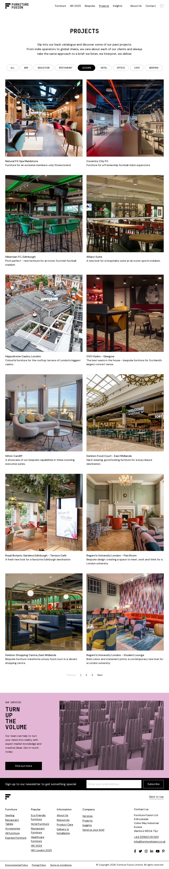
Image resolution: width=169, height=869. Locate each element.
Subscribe (154, 784)
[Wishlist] (162, 6)
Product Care (65, 824)
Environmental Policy (16, 865)
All (13, 67)
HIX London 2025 (41, 850)
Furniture (60, 6)
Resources (63, 820)
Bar (26, 67)
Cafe (137, 67)
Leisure (86, 67)
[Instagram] (146, 851)
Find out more (23, 766)
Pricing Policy (39, 865)
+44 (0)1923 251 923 (146, 837)
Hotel (104, 67)
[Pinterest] (163, 851)
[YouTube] (158, 851)
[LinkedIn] (151, 851)
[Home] (17, 6)
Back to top (156, 796)
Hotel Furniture (40, 824)
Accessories (12, 828)
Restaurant (65, 67)
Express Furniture (15, 837)
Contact (151, 6)
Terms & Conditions (61, 865)
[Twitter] (140, 851)
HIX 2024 (36, 845)
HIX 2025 (75, 6)
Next (100, 674)
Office (121, 67)
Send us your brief (93, 830)
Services (88, 816)
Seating (9, 815)
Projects (104, 6)
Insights (117, 6)
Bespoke (90, 6)
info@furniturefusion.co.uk (150, 841)
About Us (136, 6)
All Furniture (12, 833)
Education (44, 67)
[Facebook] (135, 851)
